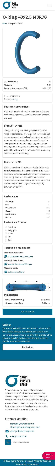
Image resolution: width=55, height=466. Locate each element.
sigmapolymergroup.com (22, 423)
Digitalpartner (33, 464)
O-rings (15, 99)
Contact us (27, 347)
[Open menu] (49, 5)
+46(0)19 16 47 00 (18, 436)
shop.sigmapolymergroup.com (25, 427)
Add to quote (27, 312)
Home (5, 24)
